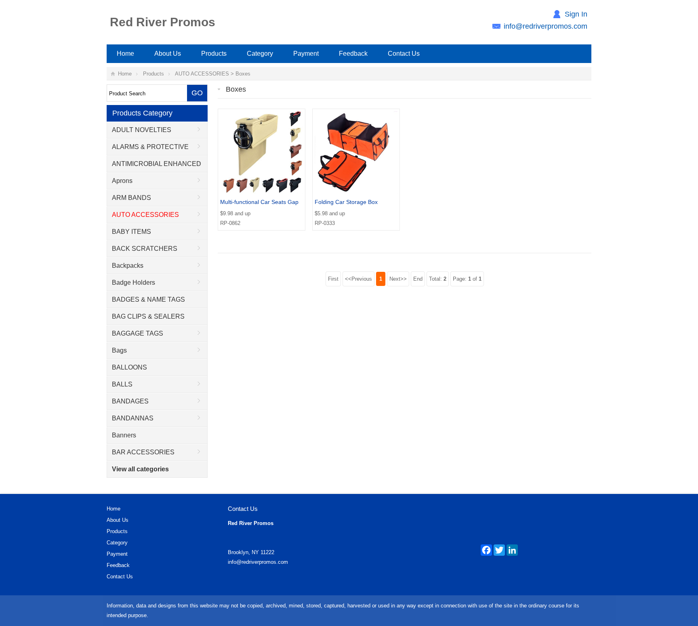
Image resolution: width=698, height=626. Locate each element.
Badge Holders (133, 282)
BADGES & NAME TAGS (148, 299)
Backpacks (127, 265)
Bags (119, 350)
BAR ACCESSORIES (143, 452)
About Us (167, 53)
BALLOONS (129, 367)
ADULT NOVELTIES (141, 129)
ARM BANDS (131, 197)
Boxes (242, 74)
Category (260, 53)
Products (214, 53)
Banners (124, 435)
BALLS (122, 384)
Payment (306, 53)
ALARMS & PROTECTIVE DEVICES (148, 149)
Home (125, 53)
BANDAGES (130, 401)
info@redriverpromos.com (545, 26)
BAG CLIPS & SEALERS (148, 316)
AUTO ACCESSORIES (202, 74)
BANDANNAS (132, 418)
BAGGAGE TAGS (137, 333)
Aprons (122, 180)
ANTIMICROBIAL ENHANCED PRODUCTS (154, 166)
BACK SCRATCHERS (144, 248)
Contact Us (404, 53)
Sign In (576, 14)
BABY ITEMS (131, 231)
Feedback (353, 53)
